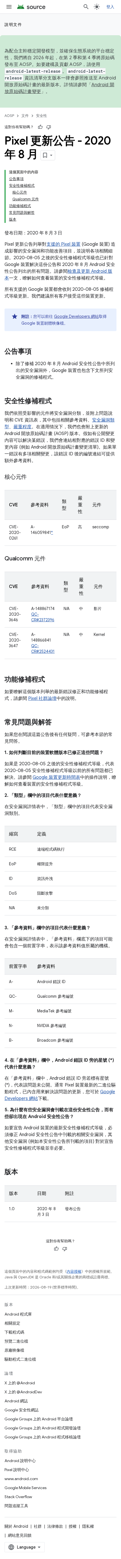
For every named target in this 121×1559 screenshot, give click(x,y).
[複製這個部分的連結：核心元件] (32, 477)
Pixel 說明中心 (17, 1469)
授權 (73, 1526)
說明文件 (13, 24)
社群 (38, 1526)
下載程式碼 (14, 1332)
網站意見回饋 (20, 1535)
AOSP (9, 115)
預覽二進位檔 (16, 1341)
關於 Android (16, 1526)
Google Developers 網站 (76, 316)
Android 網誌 (16, 1400)
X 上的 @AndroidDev (23, 1391)
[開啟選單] (9, 7)
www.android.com (21, 1478)
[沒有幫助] (48, 127)
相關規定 (12, 1323)
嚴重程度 (23, 427)
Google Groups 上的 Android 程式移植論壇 (43, 1437)
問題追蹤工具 (16, 1505)
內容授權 (74, 1271)
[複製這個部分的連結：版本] (23, 1172)
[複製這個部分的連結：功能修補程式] (50, 680)
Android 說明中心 (20, 1460)
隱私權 (88, 1526)
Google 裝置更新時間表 (56, 777)
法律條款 (55, 1526)
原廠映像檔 (14, 1350)
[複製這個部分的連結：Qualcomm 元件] (51, 559)
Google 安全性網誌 (22, 1409)
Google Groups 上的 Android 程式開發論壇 (43, 1428)
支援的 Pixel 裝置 (63, 244)
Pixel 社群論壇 (42, 698)
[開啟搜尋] (86, 6)
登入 (110, 6)
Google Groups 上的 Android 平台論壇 (39, 1418)
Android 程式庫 (18, 1314)
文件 (25, 115)
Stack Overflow (18, 1496)
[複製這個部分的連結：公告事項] (37, 352)
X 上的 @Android (20, 1382)
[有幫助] (40, 127)
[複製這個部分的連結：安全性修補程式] (57, 401)
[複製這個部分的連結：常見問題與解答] (57, 722)
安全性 (41, 115)
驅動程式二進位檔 (20, 1359)
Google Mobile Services (25, 1487)
